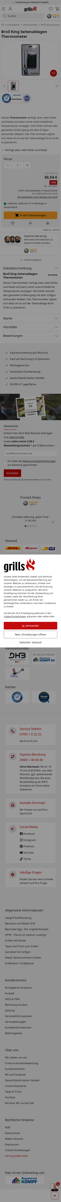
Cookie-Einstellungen (15, 616)
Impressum (37, 642)
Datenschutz (24, 642)
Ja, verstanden (30, 625)
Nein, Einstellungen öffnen (30, 634)
